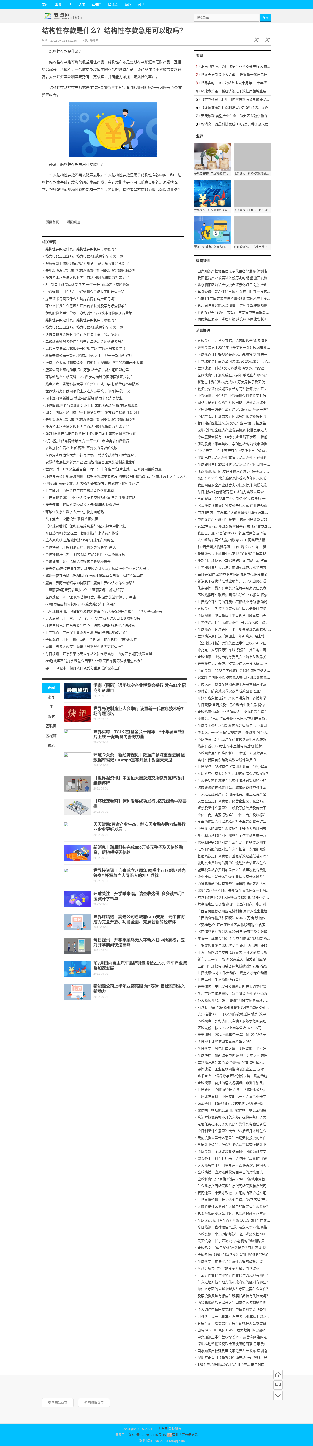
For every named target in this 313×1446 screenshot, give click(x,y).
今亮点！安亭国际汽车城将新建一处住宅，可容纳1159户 (240, 650)
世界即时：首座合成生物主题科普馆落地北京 (79, 490)
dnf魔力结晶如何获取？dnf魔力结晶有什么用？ (80, 604)
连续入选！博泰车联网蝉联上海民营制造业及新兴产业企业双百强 (247, 684)
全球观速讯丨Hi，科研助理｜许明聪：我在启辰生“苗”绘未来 (91, 640)
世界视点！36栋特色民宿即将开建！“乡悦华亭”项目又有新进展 (245, 767)
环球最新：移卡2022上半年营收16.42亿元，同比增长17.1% (243, 1028)
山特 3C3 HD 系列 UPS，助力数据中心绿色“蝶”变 (235, 1330)
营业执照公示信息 (185, 1435)
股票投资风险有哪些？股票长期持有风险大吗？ (234, 1296)
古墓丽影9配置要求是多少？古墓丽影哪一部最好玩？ (85, 590)
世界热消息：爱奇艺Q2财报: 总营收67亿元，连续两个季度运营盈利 (249, 1062)
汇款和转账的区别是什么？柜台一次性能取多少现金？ (239, 849)
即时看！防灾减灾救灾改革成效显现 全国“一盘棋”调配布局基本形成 (249, 691)
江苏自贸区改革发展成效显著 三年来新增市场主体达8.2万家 (243, 952)
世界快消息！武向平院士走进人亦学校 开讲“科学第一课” (88, 391)
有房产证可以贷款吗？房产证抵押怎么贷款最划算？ (237, 1323)
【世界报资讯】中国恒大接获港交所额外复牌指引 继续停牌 (90, 498)
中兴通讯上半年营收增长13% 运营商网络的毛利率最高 (239, 1337)
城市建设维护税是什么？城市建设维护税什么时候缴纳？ (240, 787)
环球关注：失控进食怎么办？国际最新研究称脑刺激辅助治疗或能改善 (251, 609)
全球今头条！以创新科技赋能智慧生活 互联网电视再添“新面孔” (246, 725)
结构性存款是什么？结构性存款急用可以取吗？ (81, 249)
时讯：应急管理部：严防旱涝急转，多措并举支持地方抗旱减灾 (246, 698)
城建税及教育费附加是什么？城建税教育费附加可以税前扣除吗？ (247, 870)
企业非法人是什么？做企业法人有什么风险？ (232, 877)
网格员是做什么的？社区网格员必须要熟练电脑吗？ (237, 403)
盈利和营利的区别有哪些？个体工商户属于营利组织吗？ (240, 835)
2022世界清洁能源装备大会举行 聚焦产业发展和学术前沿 (241, 526)
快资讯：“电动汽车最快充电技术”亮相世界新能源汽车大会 (242, 719)
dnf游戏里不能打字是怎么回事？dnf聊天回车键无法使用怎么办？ (94, 661)
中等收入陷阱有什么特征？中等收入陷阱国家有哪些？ (239, 829)
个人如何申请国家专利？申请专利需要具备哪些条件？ (239, 1310)
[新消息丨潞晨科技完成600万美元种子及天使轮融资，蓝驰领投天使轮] (77, 853)
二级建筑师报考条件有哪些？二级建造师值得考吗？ (84, 341)
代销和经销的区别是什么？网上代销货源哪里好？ (235, 842)
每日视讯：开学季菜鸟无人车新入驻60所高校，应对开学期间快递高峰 (98, 654)
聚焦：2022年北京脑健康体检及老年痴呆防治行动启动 (239, 478)
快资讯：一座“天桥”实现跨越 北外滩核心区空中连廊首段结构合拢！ (249, 732)
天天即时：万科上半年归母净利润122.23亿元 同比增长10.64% (245, 1035)
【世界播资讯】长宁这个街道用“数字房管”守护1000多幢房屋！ (245, 1200)
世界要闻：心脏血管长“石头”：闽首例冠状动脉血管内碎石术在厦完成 (250, 1090)
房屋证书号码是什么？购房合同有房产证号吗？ (81, 299)
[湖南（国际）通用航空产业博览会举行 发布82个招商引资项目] (77, 691)
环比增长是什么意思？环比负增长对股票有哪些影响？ (86, 306)
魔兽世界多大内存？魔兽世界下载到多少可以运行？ (84, 647)
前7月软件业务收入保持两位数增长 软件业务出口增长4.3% (242, 897)
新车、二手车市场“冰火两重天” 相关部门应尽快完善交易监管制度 (247, 959)
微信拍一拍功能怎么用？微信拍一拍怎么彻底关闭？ (237, 1110)
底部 (278, 1395)
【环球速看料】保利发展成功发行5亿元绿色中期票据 (85, 526)
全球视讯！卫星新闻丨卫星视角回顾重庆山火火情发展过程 (242, 616)
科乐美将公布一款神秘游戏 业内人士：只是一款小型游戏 (88, 356)
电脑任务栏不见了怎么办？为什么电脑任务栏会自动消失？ (242, 1124)
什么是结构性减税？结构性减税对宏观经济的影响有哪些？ (242, 780)
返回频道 (73, 222)
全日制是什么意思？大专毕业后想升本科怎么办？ (235, 1131)
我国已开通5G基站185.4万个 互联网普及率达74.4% (237, 533)
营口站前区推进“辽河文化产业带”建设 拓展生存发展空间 (240, 423)
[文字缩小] (267, 40)
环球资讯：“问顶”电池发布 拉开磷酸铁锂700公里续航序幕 (241, 1234)
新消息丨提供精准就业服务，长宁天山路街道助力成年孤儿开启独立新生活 (254, 581)
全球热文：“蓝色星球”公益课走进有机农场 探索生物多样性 (242, 1248)
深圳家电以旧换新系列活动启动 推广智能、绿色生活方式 (241, 1358)
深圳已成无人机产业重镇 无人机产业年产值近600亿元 (239, 457)
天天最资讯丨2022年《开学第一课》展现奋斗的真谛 (237, 348)
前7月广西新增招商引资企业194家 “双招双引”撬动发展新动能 (244, 1007)
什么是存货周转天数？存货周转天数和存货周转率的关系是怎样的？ (249, 1186)
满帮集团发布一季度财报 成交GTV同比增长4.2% (235, 319)
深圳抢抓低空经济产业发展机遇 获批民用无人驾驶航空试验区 (244, 430)
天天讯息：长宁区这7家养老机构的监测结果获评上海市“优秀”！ (246, 1241)
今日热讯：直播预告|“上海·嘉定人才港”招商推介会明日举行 (243, 1227)
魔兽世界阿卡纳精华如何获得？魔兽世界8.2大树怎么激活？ (90, 583)
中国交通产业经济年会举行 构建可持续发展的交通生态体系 (243, 519)
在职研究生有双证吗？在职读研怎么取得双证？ (234, 774)
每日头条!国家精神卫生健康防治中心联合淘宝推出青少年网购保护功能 (251, 574)
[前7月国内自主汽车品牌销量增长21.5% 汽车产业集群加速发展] (77, 969)
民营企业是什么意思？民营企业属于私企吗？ (232, 801)
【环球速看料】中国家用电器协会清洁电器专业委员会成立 (242, 1097)
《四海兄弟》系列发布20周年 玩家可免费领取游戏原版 (239, 932)
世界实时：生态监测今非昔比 (220, 980)
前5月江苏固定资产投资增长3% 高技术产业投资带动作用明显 (244, 299)
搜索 (265, 17)
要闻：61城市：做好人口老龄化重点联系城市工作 (83, 668)
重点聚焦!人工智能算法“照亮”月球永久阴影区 (79, 540)
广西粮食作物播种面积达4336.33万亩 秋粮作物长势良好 (240, 918)
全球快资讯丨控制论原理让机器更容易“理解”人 (80, 547)
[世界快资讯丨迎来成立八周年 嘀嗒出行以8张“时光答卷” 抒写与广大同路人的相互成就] (77, 876)
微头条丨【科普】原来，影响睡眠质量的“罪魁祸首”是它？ (242, 1158)
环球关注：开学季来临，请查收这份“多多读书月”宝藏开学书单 (245, 341)
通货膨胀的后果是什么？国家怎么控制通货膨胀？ (235, 1303)
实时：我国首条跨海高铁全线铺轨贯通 (227, 760)
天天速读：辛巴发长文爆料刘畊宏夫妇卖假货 (232, 987)
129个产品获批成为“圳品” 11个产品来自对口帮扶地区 (238, 1365)
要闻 (45, 4)
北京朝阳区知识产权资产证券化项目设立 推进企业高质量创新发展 (248, 285)
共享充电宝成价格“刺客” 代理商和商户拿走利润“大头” (238, 904)
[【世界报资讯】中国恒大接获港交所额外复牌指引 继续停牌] (77, 784)
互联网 (96, 4)
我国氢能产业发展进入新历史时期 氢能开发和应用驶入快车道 (244, 278)
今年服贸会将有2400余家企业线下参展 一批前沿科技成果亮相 (245, 437)
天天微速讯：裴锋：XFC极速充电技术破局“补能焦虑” (238, 664)
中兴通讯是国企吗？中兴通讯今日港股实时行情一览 (84, 292)
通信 (81, 4)
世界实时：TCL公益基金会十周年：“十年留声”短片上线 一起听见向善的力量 (103, 469)
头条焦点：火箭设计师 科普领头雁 (71, 519)
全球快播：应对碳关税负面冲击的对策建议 (230, 1172)
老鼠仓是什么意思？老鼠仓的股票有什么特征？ (234, 1206)
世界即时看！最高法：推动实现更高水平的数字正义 (237, 567)
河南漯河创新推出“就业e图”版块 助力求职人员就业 (84, 398)
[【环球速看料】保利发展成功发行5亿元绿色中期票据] (77, 807)
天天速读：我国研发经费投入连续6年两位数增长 (82, 505)
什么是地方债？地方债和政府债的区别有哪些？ (234, 1282)
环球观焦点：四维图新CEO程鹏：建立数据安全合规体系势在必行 (248, 753)
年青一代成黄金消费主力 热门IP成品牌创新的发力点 (237, 938)
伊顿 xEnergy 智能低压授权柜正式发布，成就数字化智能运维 (92, 483)
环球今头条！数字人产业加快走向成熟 (74, 512)
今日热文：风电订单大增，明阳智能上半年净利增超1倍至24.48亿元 (249, 1048)
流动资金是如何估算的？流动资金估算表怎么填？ (235, 863)
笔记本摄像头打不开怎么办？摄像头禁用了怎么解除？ (239, 1117)
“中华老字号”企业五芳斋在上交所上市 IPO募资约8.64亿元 (241, 451)
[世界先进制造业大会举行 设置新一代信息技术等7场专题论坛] (77, 714)
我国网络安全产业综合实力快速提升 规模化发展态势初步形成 (244, 485)
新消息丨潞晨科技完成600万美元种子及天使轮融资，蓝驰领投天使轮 (253, 124)
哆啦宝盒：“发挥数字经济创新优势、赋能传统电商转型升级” (243, 1076)
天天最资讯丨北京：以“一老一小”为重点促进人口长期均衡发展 (92, 618)
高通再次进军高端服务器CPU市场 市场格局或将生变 (85, 348)
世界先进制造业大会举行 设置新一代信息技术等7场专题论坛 (91, 455)
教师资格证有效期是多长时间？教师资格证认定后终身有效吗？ (246, 389)
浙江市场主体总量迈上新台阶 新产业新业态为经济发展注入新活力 (248, 993)
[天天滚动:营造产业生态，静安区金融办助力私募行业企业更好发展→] (77, 830)
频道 (128, 4)
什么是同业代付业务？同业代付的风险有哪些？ (234, 1275)
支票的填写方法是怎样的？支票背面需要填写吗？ (235, 822)
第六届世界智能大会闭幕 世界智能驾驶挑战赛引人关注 (239, 305)
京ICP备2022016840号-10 (147, 1435)
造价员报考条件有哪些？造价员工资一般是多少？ (83, 334)
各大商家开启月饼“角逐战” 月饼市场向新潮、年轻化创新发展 (244, 1000)
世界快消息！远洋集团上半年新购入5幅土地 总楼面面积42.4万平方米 (250, 636)
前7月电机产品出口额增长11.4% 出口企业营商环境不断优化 (90, 434)
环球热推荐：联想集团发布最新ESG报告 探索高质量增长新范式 (246, 595)
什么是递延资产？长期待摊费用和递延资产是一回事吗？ (240, 794)
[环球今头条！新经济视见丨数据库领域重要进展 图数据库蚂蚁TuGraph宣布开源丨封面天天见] (77, 760)
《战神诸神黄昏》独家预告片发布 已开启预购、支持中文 (241, 506)
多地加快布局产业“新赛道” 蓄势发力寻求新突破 (81, 448)
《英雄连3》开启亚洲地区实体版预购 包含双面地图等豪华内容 (245, 925)
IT (70, 4)
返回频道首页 (94, 1403)
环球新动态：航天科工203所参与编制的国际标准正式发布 (89, 377)
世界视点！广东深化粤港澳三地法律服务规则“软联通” (86, 632)
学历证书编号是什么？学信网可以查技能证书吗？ (235, 1145)
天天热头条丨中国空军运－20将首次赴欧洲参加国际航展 (241, 1165)
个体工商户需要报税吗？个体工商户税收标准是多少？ (239, 815)
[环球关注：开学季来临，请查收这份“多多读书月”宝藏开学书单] (77, 899)
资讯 (141, 4)
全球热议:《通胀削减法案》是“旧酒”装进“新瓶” (233, 1255)
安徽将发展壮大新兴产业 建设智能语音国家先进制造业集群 (90, 462)
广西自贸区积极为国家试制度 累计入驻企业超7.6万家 (238, 911)
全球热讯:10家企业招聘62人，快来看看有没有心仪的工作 (241, 712)
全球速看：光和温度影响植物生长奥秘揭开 (78, 561)
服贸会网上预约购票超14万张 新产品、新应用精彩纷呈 (87, 263)
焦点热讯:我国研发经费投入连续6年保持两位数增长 (237, 471)
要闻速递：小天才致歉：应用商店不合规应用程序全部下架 (242, 1193)
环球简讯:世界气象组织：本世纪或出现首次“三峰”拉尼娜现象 (91, 405)
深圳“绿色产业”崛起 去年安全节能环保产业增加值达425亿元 (243, 890)
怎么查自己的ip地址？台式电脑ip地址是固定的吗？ (236, 1103)
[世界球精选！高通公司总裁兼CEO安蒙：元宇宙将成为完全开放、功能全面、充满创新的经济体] (77, 922)
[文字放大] (256, 40)
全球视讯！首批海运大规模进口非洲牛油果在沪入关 (237, 1083)
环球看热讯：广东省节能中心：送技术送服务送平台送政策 (90, 625)
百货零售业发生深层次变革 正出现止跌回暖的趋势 (236, 945)
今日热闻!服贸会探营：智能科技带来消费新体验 (81, 533)
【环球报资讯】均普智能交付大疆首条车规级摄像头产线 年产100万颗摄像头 (103, 611)
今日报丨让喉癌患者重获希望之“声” (224, 1042)
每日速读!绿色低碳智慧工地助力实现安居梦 (231, 492)
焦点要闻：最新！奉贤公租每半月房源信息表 (232, 588)
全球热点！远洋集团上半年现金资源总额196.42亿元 (237, 629)
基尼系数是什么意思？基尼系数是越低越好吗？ (234, 856)
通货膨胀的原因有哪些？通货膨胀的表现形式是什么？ (239, 884)
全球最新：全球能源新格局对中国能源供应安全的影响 (239, 1152)
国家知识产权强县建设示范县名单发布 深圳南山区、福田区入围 (246, 271)
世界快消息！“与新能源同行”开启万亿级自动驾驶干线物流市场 (245, 622)
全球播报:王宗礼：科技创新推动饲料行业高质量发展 (85, 554)
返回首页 (52, 222)
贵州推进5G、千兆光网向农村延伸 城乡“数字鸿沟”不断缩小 (243, 1014)
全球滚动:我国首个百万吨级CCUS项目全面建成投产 (237, 1220)
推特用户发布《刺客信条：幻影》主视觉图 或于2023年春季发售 (94, 363)
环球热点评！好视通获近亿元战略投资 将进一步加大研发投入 (244, 354)
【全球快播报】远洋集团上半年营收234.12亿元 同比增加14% (244, 643)
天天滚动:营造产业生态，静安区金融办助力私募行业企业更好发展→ (97, 569)
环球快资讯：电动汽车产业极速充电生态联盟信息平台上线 (242, 739)
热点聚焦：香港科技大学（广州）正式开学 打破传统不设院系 (92, 384)
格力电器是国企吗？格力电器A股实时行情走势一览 (84, 256)
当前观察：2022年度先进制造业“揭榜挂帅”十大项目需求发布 (244, 499)
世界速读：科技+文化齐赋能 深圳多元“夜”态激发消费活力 (241, 368)
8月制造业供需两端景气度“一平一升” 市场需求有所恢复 (87, 285)
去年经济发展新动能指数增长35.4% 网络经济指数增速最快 (90, 270)
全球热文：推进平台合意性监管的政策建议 (230, 1261)
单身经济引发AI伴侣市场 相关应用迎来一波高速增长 (237, 292)
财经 (76, 18)
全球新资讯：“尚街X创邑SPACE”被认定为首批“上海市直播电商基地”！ (251, 1179)
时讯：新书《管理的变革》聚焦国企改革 (228, 1268)
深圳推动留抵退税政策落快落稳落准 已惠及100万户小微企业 (244, 1344)
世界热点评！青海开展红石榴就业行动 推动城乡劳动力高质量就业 (248, 602)
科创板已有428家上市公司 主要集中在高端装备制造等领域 (242, 312)
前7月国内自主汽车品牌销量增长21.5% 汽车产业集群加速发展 (245, 512)
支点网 (162, 1429)
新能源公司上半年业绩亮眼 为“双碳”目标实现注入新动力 (240, 554)
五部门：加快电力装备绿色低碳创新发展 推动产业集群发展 (243, 966)
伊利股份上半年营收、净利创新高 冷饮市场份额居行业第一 (90, 313)
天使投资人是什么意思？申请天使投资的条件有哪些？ (239, 1138)
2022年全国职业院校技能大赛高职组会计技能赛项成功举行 (242, 677)
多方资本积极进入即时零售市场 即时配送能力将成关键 (87, 277)
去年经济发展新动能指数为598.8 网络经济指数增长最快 (240, 540)
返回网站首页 (57, 1403)
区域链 (113, 4)
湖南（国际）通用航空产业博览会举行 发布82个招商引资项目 (92, 412)
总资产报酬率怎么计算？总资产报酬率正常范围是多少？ (240, 1213)
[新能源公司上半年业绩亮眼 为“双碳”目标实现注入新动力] (77, 992)
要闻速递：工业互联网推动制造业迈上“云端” (231, 1069)
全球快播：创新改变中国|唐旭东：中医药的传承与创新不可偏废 (246, 1055)
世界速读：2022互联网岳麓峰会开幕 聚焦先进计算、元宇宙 (90, 597)
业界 (58, 4)
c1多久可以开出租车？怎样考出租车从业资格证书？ (237, 1316)
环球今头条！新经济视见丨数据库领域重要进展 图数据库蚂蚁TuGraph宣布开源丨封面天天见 (116, 476)
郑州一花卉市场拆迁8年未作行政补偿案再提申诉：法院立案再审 (94, 576)
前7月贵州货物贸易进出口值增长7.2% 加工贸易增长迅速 (240, 547)
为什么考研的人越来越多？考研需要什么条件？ (234, 1289)
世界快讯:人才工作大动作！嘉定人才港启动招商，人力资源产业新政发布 (253, 973)
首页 (278, 1374)
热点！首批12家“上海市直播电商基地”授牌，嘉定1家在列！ (243, 746)
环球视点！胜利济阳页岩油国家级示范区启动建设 (235, 1021)
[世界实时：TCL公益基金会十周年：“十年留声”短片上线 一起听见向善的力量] (77, 737)
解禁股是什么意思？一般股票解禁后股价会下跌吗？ (237, 808)
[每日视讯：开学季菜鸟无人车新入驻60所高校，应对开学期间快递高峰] (77, 946)
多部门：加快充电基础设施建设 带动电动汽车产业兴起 (239, 561)
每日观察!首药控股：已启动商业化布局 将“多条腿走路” (239, 705)
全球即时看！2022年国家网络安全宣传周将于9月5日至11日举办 (246, 464)
